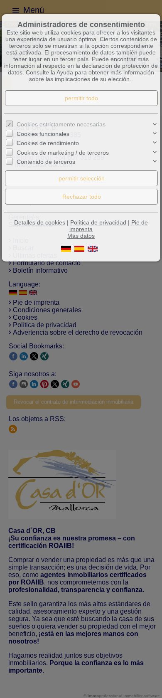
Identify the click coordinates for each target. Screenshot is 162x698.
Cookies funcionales (43, 134)
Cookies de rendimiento (48, 143)
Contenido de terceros (46, 161)
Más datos (81, 235)
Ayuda (64, 72)
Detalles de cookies (39, 222)
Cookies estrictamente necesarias (61, 124)
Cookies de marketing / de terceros (63, 152)
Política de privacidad (98, 222)
